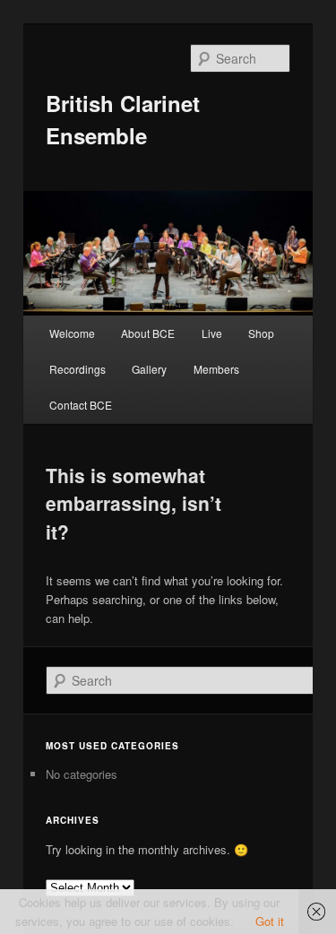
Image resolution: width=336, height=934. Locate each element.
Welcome (72, 333)
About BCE (148, 333)
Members (216, 368)
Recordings (77, 368)
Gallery (149, 368)
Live (212, 333)
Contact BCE (80, 404)
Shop (261, 333)
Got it (269, 921)
